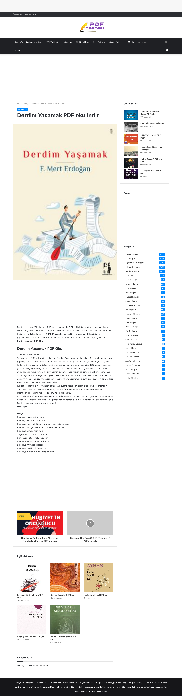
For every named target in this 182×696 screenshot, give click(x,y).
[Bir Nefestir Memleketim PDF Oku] (65, 619)
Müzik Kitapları (131, 335)
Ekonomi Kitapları (132, 352)
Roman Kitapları (132, 254)
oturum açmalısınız (43, 666)
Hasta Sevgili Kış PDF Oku (95, 595)
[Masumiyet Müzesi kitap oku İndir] (131, 151)
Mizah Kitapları (131, 369)
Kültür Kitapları (131, 331)
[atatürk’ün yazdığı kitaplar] (131, 127)
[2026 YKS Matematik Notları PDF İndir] (131, 115)
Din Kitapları (130, 310)
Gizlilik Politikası (82, 42)
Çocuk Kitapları (131, 327)
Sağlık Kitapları (131, 318)
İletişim (18, 50)
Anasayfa (19, 42)
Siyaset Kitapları (132, 297)
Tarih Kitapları (131, 280)
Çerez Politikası (99, 42)
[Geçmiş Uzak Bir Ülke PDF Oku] (31, 619)
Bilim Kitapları (131, 288)
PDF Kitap (129, 275)
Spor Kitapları (131, 322)
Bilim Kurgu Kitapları (133, 344)
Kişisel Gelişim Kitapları (135, 263)
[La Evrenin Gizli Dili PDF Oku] (131, 174)
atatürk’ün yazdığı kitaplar (152, 123)
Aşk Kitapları (33, 104)
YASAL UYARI (114, 42)
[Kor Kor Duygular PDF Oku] (65, 577)
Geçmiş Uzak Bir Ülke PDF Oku (31, 637)
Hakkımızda (67, 42)
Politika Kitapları (132, 374)
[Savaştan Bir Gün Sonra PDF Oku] (31, 577)
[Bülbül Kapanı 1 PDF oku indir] (131, 163)
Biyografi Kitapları (132, 365)
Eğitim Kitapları (131, 348)
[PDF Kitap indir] (91, 27)
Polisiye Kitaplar (132, 357)
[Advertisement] (91, 75)
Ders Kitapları (131, 293)
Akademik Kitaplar (133, 305)
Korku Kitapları (131, 378)
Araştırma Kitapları (133, 361)
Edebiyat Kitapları (33, 42)
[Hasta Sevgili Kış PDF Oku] (98, 577)
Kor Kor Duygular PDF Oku (62, 595)
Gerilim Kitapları (132, 271)
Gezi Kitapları (131, 340)
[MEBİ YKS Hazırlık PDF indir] (131, 139)
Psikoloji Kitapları (132, 314)
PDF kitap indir (55, 683)
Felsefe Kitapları (132, 284)
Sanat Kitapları (131, 301)
